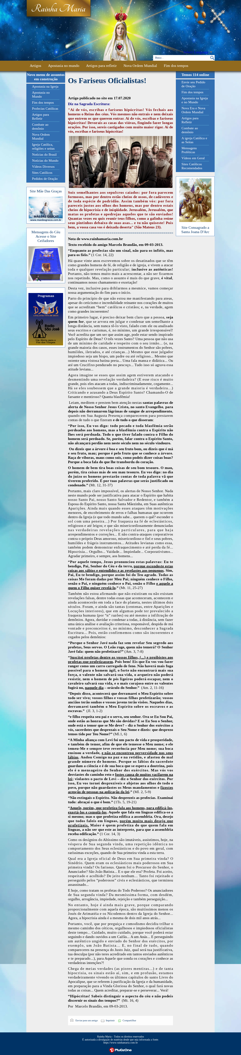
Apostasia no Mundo (41, 94)
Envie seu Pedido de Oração (193, 84)
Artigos (35, 65)
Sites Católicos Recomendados (192, 166)
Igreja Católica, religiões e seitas (43, 146)
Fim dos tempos (176, 65)
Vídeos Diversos (43, 166)
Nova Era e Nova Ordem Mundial (193, 110)
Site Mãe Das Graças (46, 191)
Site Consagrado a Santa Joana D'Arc (195, 229)
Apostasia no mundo (63, 65)
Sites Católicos (42, 172)
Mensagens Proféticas (189, 150)
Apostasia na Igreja (45, 86)
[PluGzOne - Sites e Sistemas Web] (120, 1049)
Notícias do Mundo (45, 160)
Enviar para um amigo (86, 1020)
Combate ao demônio (40, 126)
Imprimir (110, 1020)
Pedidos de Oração (45, 179)
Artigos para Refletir (40, 116)
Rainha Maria (58, 9)
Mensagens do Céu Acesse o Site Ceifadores (45, 236)
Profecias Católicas (45, 108)
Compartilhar (129, 1020)
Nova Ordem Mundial (140, 65)
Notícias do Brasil (44, 154)
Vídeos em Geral (193, 158)
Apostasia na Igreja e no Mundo (195, 100)
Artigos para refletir (101, 65)
